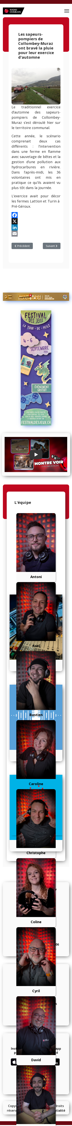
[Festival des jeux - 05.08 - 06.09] (36, 367)
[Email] (36, 233)
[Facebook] (36, 215)
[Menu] (66, 11)
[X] (36, 221)
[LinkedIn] (36, 227)
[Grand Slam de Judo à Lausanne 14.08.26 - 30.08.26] (36, 297)
